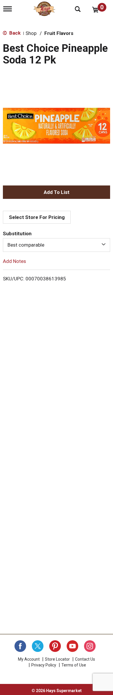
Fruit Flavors (58, 33)
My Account (29, 659)
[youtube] (72, 646)
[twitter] (37, 646)
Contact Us (85, 659)
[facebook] (20, 646)
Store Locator (57, 659)
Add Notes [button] (14, 261)
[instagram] (90, 646)
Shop (31, 33)
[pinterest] (55, 646)
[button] (56, 192)
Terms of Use (73, 665)
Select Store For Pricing (37, 217)
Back (14, 33)
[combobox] (56, 244)
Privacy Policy (43, 665)
